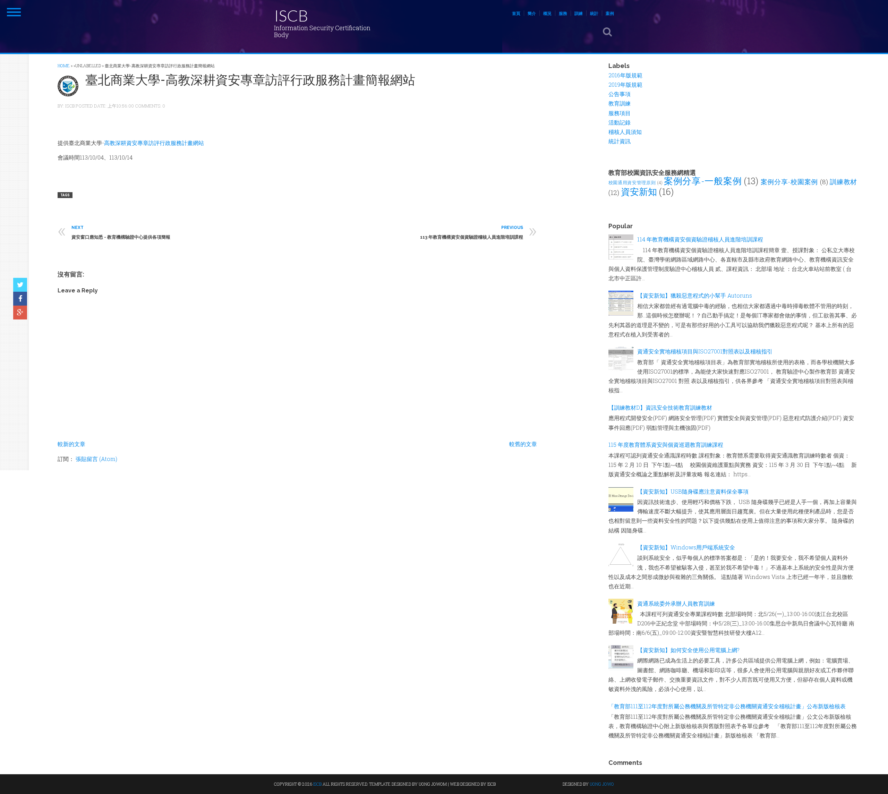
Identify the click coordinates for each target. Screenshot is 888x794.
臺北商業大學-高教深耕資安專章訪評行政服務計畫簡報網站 (250, 79)
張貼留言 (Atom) (96, 458)
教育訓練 (619, 103)
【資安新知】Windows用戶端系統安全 (686, 547)
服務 (563, 13)
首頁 (516, 13)
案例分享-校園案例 (789, 181)
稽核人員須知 (625, 131)
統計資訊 (619, 141)
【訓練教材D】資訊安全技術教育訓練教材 (660, 407)
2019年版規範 (625, 84)
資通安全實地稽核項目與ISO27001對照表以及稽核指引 (704, 351)
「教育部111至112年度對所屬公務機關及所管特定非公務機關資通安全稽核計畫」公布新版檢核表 (727, 706)
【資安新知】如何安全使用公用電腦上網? (688, 650)
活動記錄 (619, 122)
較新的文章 (71, 443)
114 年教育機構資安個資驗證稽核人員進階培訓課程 (700, 239)
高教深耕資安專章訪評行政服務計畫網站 (154, 142)
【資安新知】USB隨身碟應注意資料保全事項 (693, 491)
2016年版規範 (625, 75)
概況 (547, 13)
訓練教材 (843, 181)
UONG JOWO (602, 784)
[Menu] (14, 12)
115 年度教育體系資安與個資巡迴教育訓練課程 (665, 444)
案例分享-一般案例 (703, 181)
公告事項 (619, 93)
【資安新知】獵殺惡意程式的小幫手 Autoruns (694, 295)
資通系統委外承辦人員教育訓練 (676, 603)
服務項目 (619, 113)
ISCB (291, 15)
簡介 (532, 13)
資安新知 (639, 191)
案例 (610, 13)
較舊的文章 (523, 443)
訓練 (578, 13)
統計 (594, 13)
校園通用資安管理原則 (632, 182)
